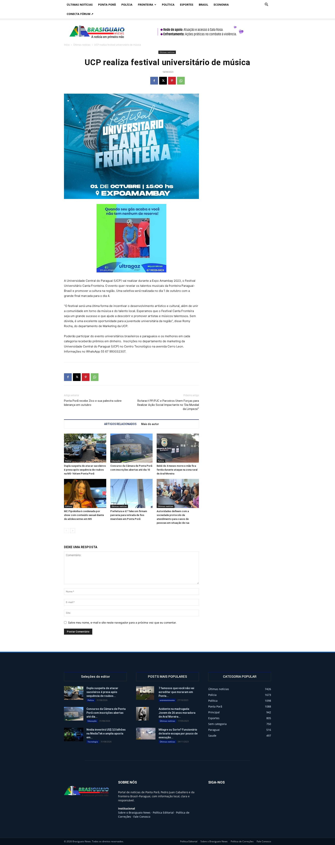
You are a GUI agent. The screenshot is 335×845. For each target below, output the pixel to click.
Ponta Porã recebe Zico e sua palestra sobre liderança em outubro (93, 403)
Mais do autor (150, 424)
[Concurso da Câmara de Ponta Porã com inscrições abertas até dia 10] (131, 448)
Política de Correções (242, 841)
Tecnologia (93, 741)
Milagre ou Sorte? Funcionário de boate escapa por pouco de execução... (178, 733)
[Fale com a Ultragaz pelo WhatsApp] (131, 238)
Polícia (126, 4)
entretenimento (167, 700)
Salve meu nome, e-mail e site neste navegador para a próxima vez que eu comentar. (122, 622)
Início (67, 44)
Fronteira (145, 4)
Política (168, 4)
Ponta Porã (107, 4)
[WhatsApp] (181, 81)
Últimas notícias (80, 4)
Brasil (203, 4)
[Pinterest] (172, 81)
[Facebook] (154, 81)
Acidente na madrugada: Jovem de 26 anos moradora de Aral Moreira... (177, 712)
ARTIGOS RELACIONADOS (120, 424)
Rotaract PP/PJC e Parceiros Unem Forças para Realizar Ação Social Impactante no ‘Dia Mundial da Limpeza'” (168, 405)
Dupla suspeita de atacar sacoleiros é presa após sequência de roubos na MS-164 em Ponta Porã (85, 469)
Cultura (68, 506)
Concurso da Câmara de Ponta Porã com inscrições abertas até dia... (106, 712)
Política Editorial (163, 812)
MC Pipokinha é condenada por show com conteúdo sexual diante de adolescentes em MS (84, 515)
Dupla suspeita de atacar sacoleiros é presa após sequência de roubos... (102, 692)
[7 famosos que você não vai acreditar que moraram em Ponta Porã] (145, 693)
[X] (163, 81)
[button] (266, 5)
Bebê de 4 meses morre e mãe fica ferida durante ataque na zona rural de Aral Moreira (177, 469)
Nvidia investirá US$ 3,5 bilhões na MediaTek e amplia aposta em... (106, 733)
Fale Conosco (141, 816)
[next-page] (72, 530)
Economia (221, 4)
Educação (115, 461)
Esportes (186, 4)
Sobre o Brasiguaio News (134, 812)
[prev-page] (66, 530)
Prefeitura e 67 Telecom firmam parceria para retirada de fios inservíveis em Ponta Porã (128, 515)
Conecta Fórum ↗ (80, 14)
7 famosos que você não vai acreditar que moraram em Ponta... (176, 692)
